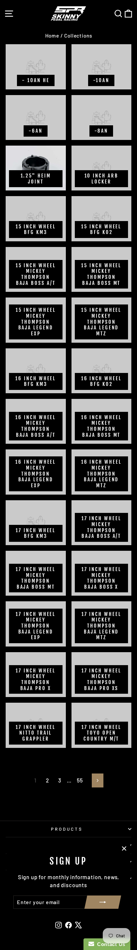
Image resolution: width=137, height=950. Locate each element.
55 (80, 780)
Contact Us (109, 944)
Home (52, 36)
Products (67, 829)
